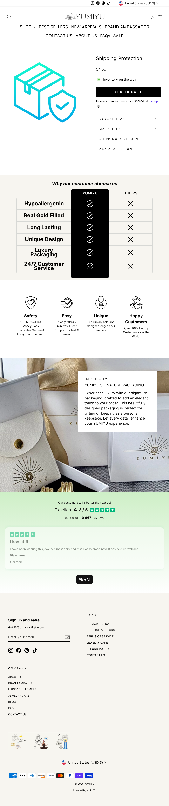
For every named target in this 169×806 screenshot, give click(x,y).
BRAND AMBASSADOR (127, 26)
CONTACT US (59, 35)
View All (84, 579)
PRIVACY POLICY (98, 624)
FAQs (105, 35)
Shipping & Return (119, 138)
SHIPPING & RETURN (101, 630)
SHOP (26, 26)
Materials (110, 128)
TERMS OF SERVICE (100, 636)
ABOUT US (86, 35)
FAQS (11, 708)
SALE (118, 35)
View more (17, 555)
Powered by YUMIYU (84, 790)
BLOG (12, 701)
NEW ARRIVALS (86, 26)
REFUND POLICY (98, 648)
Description (112, 118)
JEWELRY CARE (97, 642)
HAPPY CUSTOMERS (22, 689)
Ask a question (116, 148)
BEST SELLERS (53, 26)
